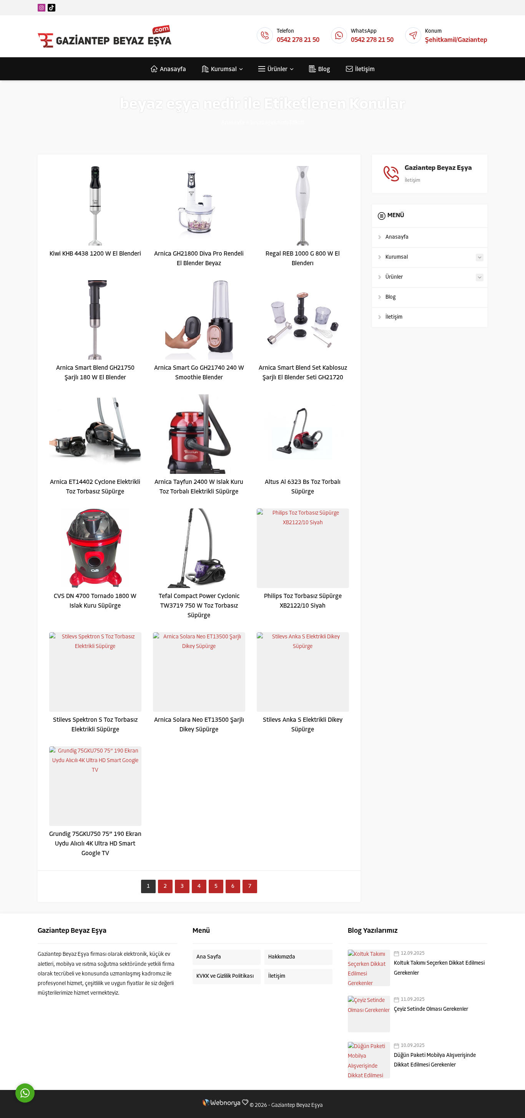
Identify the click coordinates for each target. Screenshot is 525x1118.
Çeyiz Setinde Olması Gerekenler (431, 1009)
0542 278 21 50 (298, 40)
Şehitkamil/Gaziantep (456, 40)
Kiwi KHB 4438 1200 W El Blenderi (95, 254)
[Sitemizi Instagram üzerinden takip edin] (41, 8)
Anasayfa (232, 123)
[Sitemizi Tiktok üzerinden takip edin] (51, 8)
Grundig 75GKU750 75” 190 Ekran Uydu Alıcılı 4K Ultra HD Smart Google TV (95, 844)
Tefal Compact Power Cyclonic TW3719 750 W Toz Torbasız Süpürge (199, 606)
